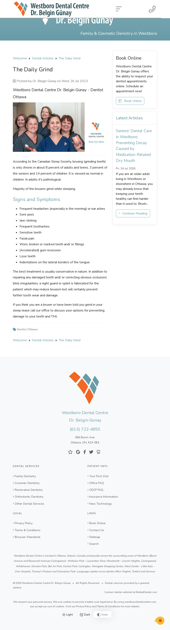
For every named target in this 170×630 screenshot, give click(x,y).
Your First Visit (98, 476)
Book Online (131, 101)
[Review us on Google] (78, 452)
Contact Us (96, 530)
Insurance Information (103, 497)
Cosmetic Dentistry (27, 483)
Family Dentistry (25, 476)
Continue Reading (133, 213)
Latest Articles (129, 118)
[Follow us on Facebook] (85, 452)
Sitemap (94, 537)
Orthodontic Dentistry (29, 497)
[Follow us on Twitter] (91, 452)
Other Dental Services (29, 504)
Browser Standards (27, 537)
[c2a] (159, 621)
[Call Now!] (152, 9)
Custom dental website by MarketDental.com (130, 592)
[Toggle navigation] (119, 9)
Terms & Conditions (27, 530)
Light (69, 615)
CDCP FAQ (96, 490)
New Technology (100, 504)
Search (94, 544)
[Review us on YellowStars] (70, 452)
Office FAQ (96, 483)
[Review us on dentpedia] (98, 452)
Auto (104, 615)
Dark (86, 615)
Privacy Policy (24, 523)
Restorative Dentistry (29, 490)
